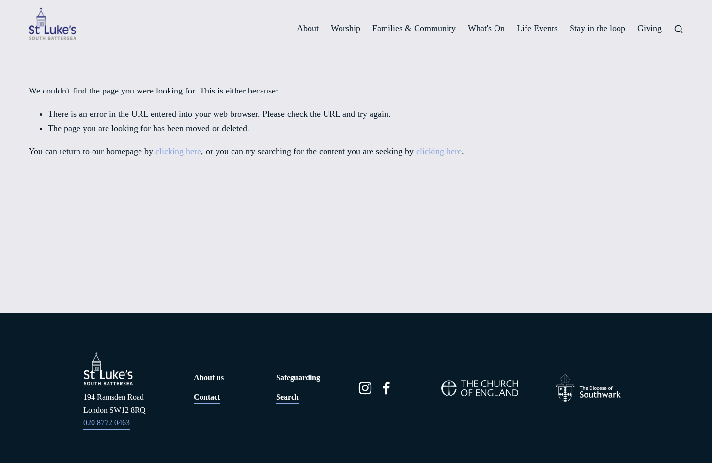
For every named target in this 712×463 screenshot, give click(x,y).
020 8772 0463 (106, 422)
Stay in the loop (597, 28)
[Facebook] (386, 388)
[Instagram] (365, 388)
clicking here (178, 151)
